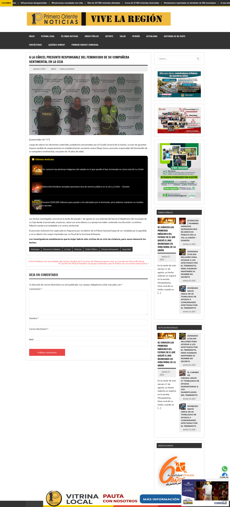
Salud (123, 36)
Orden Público (92, 36)
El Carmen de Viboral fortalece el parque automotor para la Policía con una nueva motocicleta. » (103, 263)
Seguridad (126, 249)
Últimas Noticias (69, 36)
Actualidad (151, 36)
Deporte (109, 36)
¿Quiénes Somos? (56, 44)
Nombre (34, 318)
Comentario (35, 289)
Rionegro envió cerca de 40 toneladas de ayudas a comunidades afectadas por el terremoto (189, 298)
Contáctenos (35, 44)
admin (53, 68)
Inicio (32, 36)
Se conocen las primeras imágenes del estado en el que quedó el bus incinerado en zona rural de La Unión (167, 239)
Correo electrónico (38, 329)
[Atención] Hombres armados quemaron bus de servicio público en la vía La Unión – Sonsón (190, 230)
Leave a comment (67, 68)
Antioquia (35, 249)
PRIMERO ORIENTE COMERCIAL (85, 44)
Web (31, 339)
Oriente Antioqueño (109, 249)
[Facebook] (224, 475)
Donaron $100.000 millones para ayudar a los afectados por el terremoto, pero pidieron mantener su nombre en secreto (189, 264)
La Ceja (67, 249)
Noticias (77, 249)
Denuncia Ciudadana (51, 249)
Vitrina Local (48, 36)
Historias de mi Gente (174, 36)
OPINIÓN (136, 36)
